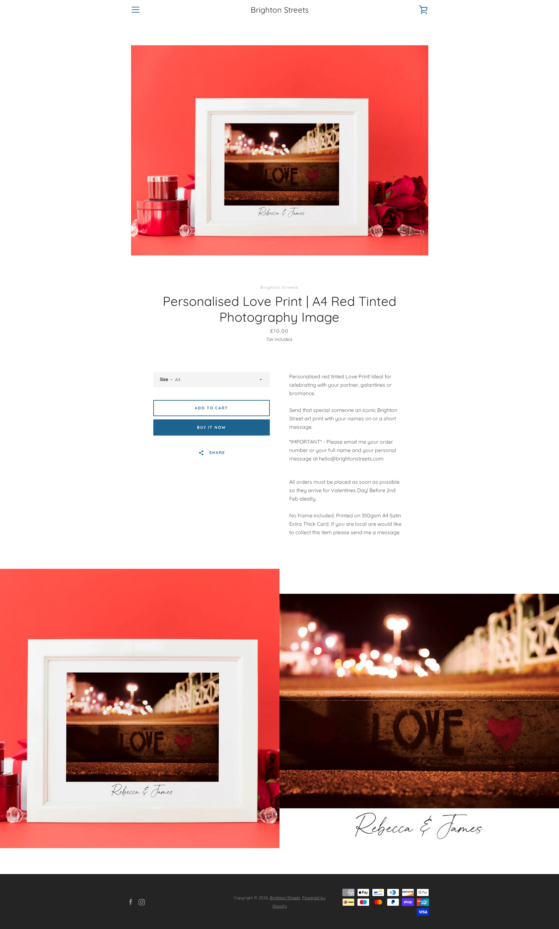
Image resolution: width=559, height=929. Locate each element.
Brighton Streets (280, 10)
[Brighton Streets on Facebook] (130, 901)
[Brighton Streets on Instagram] (141, 901)
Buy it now (211, 427)
